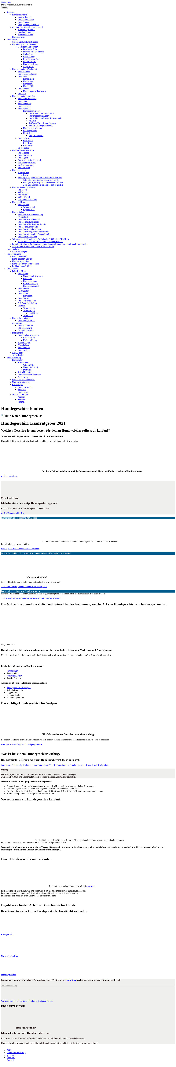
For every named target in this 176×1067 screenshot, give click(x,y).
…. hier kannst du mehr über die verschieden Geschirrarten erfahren (30, 598)
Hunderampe (23, 153)
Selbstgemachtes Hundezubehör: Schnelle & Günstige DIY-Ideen (40, 239)
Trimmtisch (28, 315)
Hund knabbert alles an (22, 259)
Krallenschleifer (30, 340)
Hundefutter (17, 360)
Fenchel (21, 402)
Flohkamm (27, 296)
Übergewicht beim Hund (28, 24)
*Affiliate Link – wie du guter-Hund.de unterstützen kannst (27, 1001)
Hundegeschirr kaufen (32, 128)
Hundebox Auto (25, 155)
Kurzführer (28, 145)
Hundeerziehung (14, 254)
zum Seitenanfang (9, 985)
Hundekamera (24, 71)
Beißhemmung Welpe (21, 266)
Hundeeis (22, 389)
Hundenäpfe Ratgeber (27, 74)
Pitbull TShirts (29, 61)
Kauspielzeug (23, 172)
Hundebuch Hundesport (28, 222)
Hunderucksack (24, 103)
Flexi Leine (28, 140)
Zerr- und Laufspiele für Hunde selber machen (43, 185)
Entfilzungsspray (30, 283)
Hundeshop (12, 39)
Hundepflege (12, 269)
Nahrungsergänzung (21, 382)
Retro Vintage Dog (31, 59)
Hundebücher (18, 212)
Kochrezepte (17, 384)
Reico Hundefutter (26, 372)
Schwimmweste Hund (27, 199)
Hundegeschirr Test (31, 111)
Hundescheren (24, 288)
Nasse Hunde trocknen (33, 276)
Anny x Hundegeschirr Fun (41, 126)
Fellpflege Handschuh (27, 303)
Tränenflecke (17, 355)
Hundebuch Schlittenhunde (29, 229)
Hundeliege (28, 81)
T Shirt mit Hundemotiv (28, 47)
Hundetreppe (23, 89)
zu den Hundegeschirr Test (12, 513)
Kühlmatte (22, 195)
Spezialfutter (23, 362)
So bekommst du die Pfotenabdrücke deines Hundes (40, 241)
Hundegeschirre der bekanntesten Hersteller (20, 548)
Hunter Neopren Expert (39, 116)
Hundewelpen (13, 249)
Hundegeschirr (24, 108)
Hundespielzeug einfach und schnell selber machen (40, 177)
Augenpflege (17, 352)
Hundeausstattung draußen (23, 96)
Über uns (11, 1057)
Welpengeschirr (30, 130)
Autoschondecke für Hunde (30, 160)
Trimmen (21, 305)
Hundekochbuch (25, 387)
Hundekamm (23, 293)
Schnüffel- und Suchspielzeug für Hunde (41, 180)
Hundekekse (23, 392)
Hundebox (22, 101)
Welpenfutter (28, 365)
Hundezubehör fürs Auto (23, 150)
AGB (9, 1050)
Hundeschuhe (24, 347)
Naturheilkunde (24, 17)
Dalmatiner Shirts (30, 64)
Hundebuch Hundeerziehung (30, 214)
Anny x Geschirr (36, 135)
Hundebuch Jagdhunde (28, 227)
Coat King (33, 313)
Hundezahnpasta (25, 328)
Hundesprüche (18, 37)
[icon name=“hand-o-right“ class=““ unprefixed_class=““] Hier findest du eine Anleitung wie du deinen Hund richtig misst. (54, 765)
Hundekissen (28, 79)
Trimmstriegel (29, 310)
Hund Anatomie (24, 22)
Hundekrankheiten (26, 19)
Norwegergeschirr (14, 676)
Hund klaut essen (19, 256)
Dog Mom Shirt (30, 49)
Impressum (11, 1055)
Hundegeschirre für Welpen (19, 687)
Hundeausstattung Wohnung (24, 69)
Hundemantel (23, 204)
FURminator (23, 291)
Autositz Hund (24, 167)
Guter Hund (6, 2)
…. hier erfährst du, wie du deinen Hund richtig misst (24, 586)
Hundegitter (23, 158)
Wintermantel (29, 207)
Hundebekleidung (20, 202)
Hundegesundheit (19, 15)
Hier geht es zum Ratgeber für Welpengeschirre (21, 744)
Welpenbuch (23, 217)
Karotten (21, 397)
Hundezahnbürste (25, 325)
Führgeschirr (12, 671)
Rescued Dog (29, 56)
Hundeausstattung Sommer (23, 187)
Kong (25, 175)
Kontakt (10, 1060)
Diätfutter (27, 370)
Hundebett (22, 76)
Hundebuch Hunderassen (29, 219)
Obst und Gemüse (20, 394)
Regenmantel (29, 209)
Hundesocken (24, 350)
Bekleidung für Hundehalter (24, 44)
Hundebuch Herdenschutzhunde (32, 224)
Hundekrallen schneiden (28, 335)
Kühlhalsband (24, 197)
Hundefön (27, 278)
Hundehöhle (28, 86)
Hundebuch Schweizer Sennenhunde (34, 234)
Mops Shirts (28, 66)
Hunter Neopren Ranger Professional (45, 118)
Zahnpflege (17, 323)
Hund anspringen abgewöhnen (25, 264)
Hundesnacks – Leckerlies (23, 379)
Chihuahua (28, 54)
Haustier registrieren (26, 29)
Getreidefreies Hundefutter (29, 375)
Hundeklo (22, 93)
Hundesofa (28, 84)
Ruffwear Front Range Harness (42, 123)
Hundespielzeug (19, 170)
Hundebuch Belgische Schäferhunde (33, 232)
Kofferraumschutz (25, 165)
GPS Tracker (23, 148)
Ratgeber (10, 12)
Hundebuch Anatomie (27, 236)
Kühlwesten (23, 192)
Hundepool (22, 190)
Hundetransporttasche (27, 98)
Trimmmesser (29, 308)
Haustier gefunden (26, 32)
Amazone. (90, 886)
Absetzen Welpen (19, 251)
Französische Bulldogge (33, 52)
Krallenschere (29, 338)
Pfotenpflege (17, 333)
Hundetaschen (24, 106)
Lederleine (27, 143)
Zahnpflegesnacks (25, 330)
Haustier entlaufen (25, 34)
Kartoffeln (22, 399)
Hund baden (23, 273)
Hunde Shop (70, 980)
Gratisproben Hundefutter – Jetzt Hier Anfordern (33, 246)
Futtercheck (23, 377)
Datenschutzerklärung (16, 1052)
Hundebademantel (31, 286)
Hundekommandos (20, 261)
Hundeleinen (23, 138)
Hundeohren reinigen (21, 318)
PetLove (32, 121)
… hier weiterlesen (9, 476)
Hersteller (27, 133)
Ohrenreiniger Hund (26, 320)
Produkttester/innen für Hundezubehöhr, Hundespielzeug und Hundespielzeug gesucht (49, 244)
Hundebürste (23, 298)
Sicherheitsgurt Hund (27, 162)
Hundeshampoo (30, 281)
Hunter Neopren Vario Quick (41, 113)
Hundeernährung (14, 357)
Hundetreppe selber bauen (34, 91)
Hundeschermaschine (27, 301)
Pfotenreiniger (24, 342)
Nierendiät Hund (30, 367)
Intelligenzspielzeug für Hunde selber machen (43, 182)
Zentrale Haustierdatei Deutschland (27, 27)
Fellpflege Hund (19, 271)
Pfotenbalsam (23, 345)
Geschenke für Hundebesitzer (25, 42)
